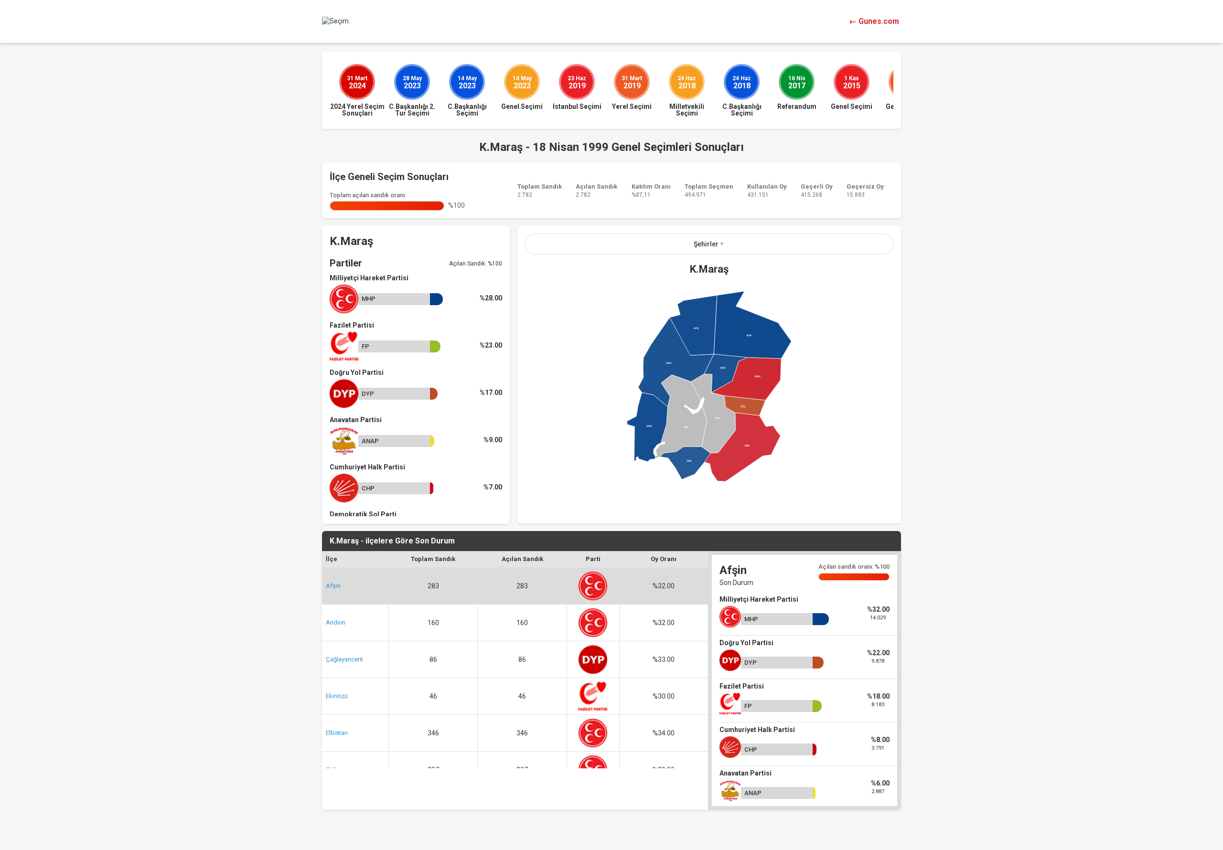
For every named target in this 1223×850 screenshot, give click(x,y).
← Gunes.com (874, 21)
